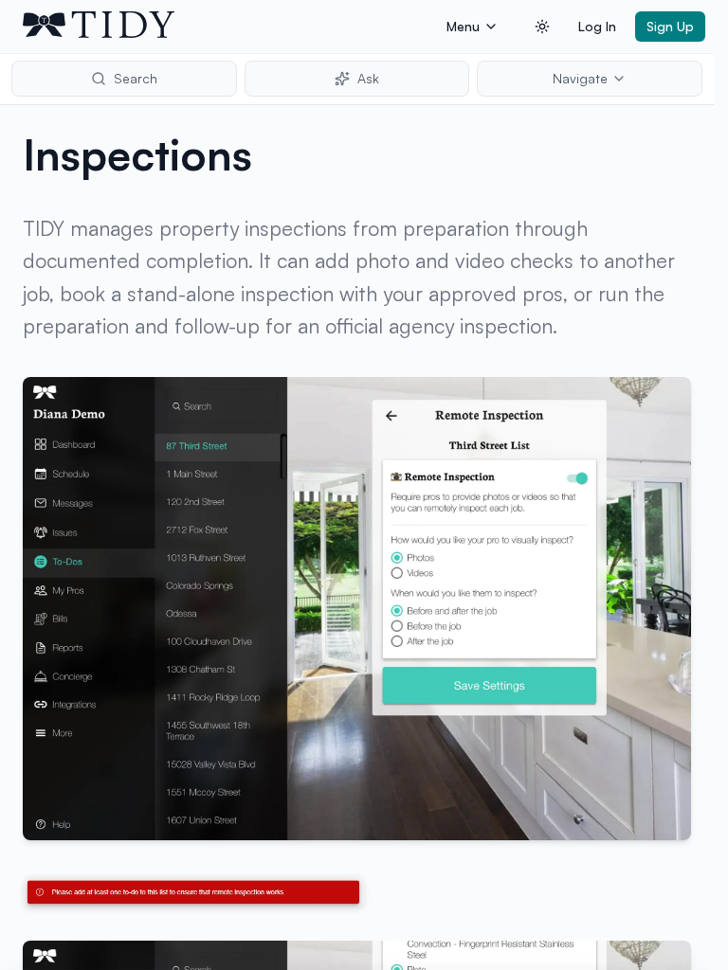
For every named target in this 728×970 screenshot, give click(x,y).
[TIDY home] (229, 26)
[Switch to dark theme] (542, 26)
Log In (597, 26)
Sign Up (670, 26)
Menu (463, 26)
